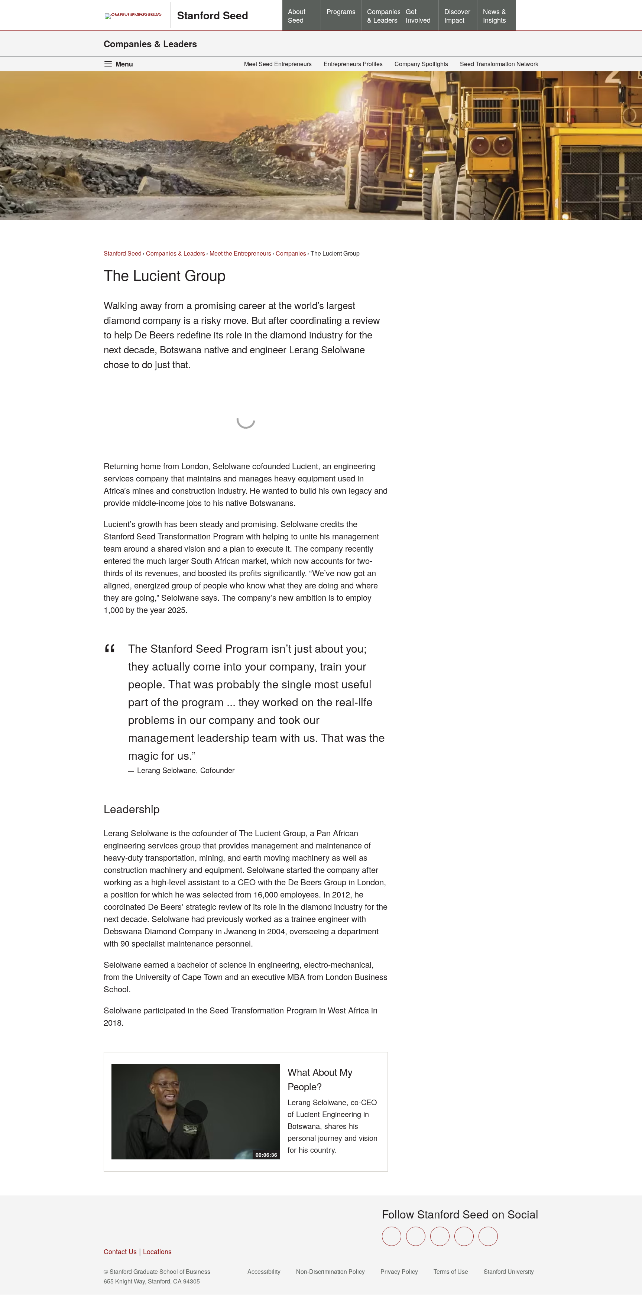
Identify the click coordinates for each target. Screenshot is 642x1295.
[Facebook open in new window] (415, 1236)
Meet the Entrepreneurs (240, 253)
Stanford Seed (212, 15)
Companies (291, 253)
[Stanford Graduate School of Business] (134, 16)
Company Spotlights (421, 63)
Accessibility (266, 1271)
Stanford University (511, 1271)
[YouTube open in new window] (464, 1236)
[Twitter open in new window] (391, 1236)
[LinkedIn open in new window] (488, 1236)
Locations (157, 1251)
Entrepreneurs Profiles (353, 63)
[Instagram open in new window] (440, 1236)
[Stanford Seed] (161, 1222)
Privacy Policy (401, 1271)
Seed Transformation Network (499, 63)
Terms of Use (453, 1271)
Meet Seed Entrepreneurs (278, 63)
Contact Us (120, 1251)
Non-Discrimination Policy (332, 1271)
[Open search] (527, 15)
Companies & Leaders (150, 43)
